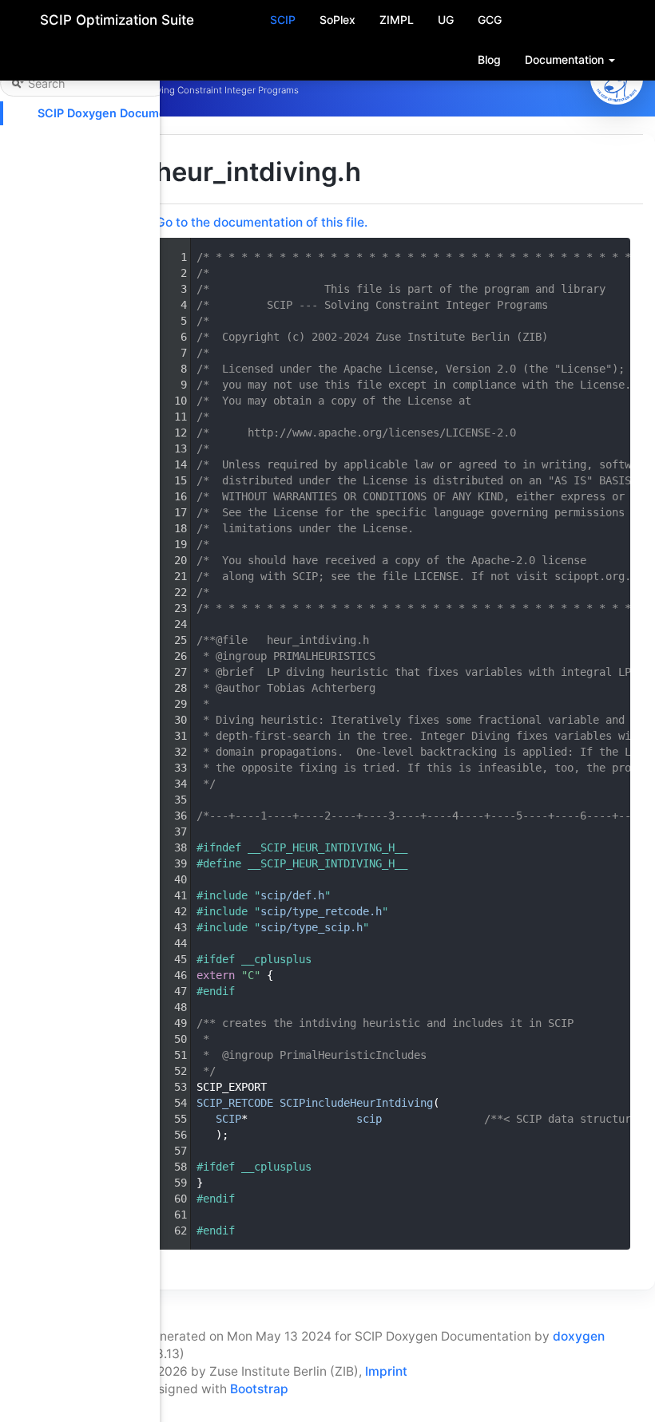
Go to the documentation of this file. (261, 222)
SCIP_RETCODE (234, 1102)
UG (446, 19)
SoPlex (337, 19)
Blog (489, 59)
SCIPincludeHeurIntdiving (356, 1102)
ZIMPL (396, 19)
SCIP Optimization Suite (117, 20)
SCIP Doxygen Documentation (121, 113)
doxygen (579, 1336)
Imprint (386, 1371)
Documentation (566, 59)
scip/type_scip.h (311, 927)
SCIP (283, 19)
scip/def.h (292, 895)
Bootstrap (259, 1388)
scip (369, 1118)
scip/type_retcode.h (321, 911)
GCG (490, 19)
